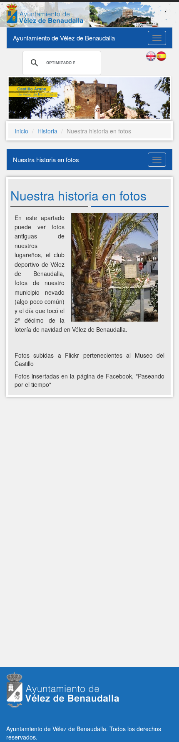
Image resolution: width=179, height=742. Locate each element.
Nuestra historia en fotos (46, 159)
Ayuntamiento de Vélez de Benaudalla (64, 37)
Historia (47, 131)
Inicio (21, 131)
